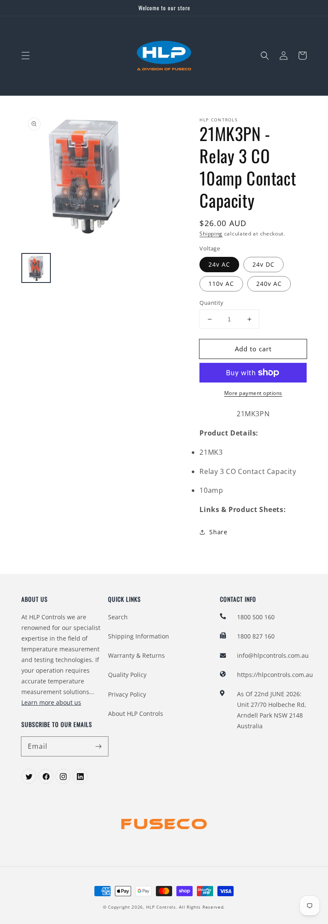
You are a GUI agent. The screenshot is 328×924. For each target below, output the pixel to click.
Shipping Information (138, 636)
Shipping (211, 233)
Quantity (211, 302)
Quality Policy (127, 675)
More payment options (253, 393)
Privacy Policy (127, 694)
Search (118, 617)
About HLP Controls (135, 713)
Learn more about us (51, 702)
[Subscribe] (98, 746)
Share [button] (218, 532)
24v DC (263, 264)
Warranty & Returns (136, 655)
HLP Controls (161, 907)
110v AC (221, 284)
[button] (25, 55)
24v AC (219, 264)
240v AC (269, 284)
